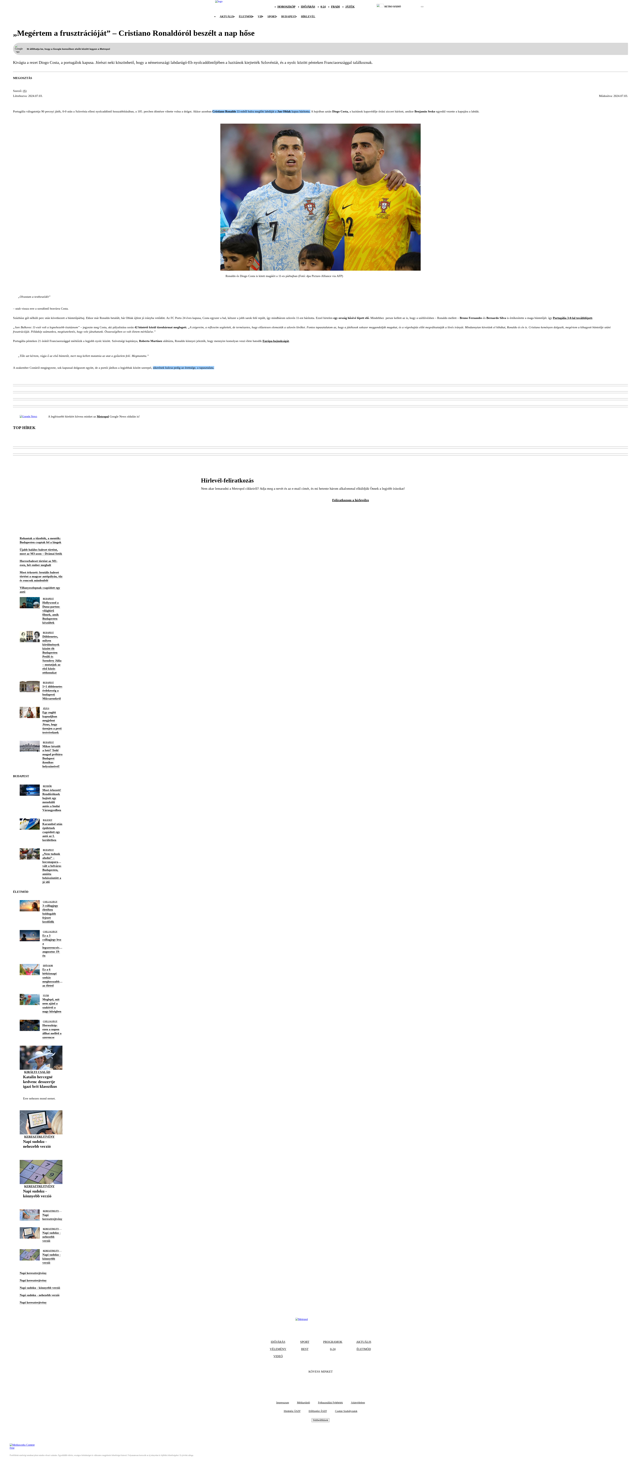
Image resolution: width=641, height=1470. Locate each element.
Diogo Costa (25, 102)
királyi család (37, 1072)
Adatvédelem (358, 1402)
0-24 (322, 6)
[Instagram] (330, 1382)
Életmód (246, 16)
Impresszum (282, 1402)
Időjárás (308, 6)
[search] (422, 6)
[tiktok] (412, 6)
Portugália (50, 102)
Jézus (46, 708)
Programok (332, 1342)
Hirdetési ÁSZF (292, 1411)
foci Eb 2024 (73, 102)
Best (304, 1349)
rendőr (47, 786)
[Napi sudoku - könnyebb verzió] (41, 1201)
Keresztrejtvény (39, 1136)
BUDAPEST (288, 16)
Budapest (48, 599)
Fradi (335, 6)
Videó (278, 1356)
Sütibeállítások (320, 1420)
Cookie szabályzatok (346, 1411)
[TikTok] (320, 1382)
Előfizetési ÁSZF (318, 1411)
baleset (47, 820)
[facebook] (410, 6)
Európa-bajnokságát (276, 341)
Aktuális (227, 16)
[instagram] (413, 6)
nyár (46, 995)
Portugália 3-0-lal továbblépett (572, 318)
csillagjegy (50, 902)
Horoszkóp (286, 6)
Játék (350, 6)
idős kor (48, 965)
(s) (25, 91)
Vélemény (278, 1349)
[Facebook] (311, 1382)
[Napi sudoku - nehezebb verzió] (41, 1151)
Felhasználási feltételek (330, 1402)
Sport (271, 16)
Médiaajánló (303, 1402)
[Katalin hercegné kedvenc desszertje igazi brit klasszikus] (41, 1091)
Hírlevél (308, 16)
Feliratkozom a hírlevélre (350, 500)
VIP (260, 16)
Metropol (103, 416)
